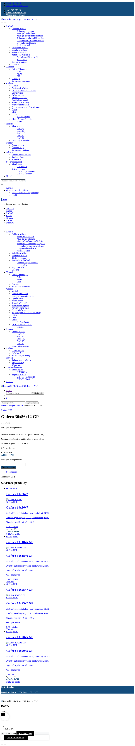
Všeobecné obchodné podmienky (25, 192)
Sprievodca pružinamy (21, 150)
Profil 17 (20, 138)
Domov (4, 405)
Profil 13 (20, 136)
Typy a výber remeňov (21, 140)
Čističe (14, 109)
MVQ (19, 74)
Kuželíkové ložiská (20, 48)
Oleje (14, 112)
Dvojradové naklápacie (26, 43)
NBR (19, 71)
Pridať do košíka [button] (13, 534)
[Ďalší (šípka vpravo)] (5, 744)
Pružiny (9, 143)
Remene (9, 124)
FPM (19, 76)
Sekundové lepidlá (19, 97)
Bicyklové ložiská (19, 62)
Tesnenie (10, 67)
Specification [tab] (11, 472)
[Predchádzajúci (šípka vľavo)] (2, 744)
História (20, 121)
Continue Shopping (16, 737)
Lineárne (15, 64)
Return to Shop (25, 733)
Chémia (9, 83)
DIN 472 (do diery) (25, 174)
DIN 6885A (22, 166)
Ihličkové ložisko (19, 52)
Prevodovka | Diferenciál (27, 57)
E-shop (9, 211)
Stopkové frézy (18, 157)
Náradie (9, 152)
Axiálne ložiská (23, 45)
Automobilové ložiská (21, 55)
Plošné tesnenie (18, 95)
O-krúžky (16, 78)
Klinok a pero (17, 164)
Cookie (15, 195)
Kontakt (9, 176)
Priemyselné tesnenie (20, 105)
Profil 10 (20, 131)
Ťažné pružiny (18, 147)
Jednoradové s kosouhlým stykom (31, 38)
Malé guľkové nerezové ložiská (30, 36)
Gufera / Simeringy (20, 69)
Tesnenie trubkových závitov (24, 90)
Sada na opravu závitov (21, 155)
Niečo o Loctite (23, 117)
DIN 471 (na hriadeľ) (26, 171)
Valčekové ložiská (19, 50)
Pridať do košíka (8, 467)
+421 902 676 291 (14, 10)
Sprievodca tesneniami (21, 81)
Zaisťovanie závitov (20, 88)
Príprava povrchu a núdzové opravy (26, 107)
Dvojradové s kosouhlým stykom (30, 40)
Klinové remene (18, 126)
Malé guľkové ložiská (26, 33)
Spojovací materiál (14, 162)
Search (9, 390)
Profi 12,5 (21, 133)
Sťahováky (16, 159)
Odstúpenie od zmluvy (15, 15)
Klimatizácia (22, 59)
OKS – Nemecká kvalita (22, 119)
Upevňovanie (17, 93)
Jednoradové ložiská (25, 31)
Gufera (9, 215)
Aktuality (10, 208)
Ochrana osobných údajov (17, 190)
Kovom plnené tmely (20, 102)
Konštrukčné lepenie (20, 100)
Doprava (10, 223)
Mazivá (15, 86)
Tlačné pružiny (18, 145)
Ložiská (9, 26)
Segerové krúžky (19, 169)
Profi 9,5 (20, 128)
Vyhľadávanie (37, 393)
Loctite (14, 114)
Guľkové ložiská (19, 28)
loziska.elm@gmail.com (16, 12)
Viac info (10, 582)
